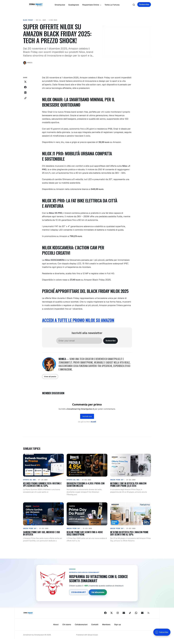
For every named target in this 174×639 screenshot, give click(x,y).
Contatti (94, 624)
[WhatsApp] (136, 612)
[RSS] (148, 612)
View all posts (50, 376)
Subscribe (144, 4)
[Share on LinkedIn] (25, 92)
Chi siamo (66, 624)
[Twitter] (111, 612)
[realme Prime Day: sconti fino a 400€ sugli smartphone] (87, 522)
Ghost (90, 635)
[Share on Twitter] (25, 81)
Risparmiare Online (90, 5)
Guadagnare (73, 5)
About (56, 624)
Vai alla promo (97, 592)
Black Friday (28, 20)
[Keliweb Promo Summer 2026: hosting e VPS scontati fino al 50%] (43, 475)
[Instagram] (117, 612)
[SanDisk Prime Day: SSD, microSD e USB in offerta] (43, 522)
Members (106, 624)
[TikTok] (130, 612)
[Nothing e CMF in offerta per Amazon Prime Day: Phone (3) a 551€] (130, 475)
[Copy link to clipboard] (25, 98)
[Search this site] (133, 4)
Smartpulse (60, 5)
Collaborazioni (81, 624)
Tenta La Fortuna (112, 5)
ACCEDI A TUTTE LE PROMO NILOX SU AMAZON (78, 320)
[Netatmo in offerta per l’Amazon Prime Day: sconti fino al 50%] (130, 522)
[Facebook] (105, 612)
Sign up (117, 624)
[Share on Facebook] (25, 87)
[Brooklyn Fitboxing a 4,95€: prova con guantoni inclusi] (87, 475)
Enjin (96, 635)
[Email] (123, 612)
